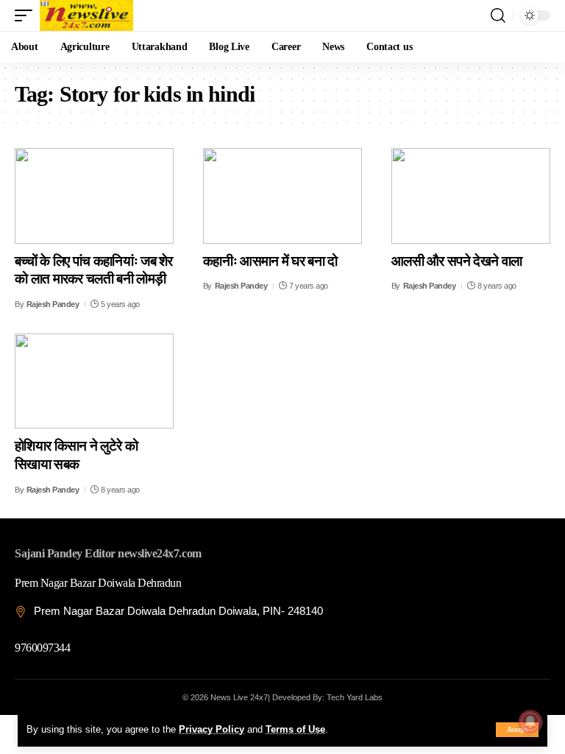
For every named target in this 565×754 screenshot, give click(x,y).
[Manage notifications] (530, 721)
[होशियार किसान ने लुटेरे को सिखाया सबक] (94, 381)
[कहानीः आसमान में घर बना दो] (282, 196)
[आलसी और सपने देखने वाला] (470, 196)
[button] (517, 729)
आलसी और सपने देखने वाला (456, 261)
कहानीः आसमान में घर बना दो (270, 261)
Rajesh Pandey (52, 304)
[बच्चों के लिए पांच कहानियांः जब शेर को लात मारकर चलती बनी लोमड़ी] (94, 196)
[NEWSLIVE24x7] (86, 15)
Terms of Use (295, 729)
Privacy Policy (211, 729)
